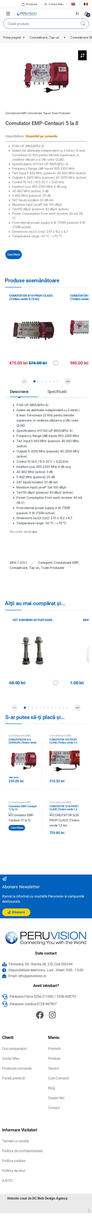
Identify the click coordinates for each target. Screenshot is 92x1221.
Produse (31, 4)
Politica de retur (13, 1171)
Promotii (54, 1049)
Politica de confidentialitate (22, 1151)
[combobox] (40, 24)
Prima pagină (12, 37)
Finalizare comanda (16, 1068)
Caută (83, 24)
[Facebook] (40, 1015)
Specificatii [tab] (57, 391)
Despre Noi (56, 1098)
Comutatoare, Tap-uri (44, 37)
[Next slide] (68, 381)
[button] (34, 381)
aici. (34, 531)
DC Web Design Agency (49, 1198)
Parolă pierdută (13, 1078)
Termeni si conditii (15, 1141)
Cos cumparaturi (14, 1049)
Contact (54, 1108)
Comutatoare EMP (15, 113)
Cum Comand (58, 1078)
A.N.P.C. (7, 1181)
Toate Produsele (61, 113)
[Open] (8, 13)
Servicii (53, 1068)
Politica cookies (13, 1161)
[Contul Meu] (77, 13)
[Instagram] (52, 1015)
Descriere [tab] (19, 391)
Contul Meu (56, 4)
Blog (51, 1088)
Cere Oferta (13, 254)
